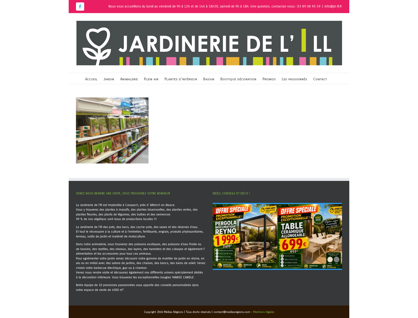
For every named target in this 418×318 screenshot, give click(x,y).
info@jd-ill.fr (333, 6)
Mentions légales (263, 312)
